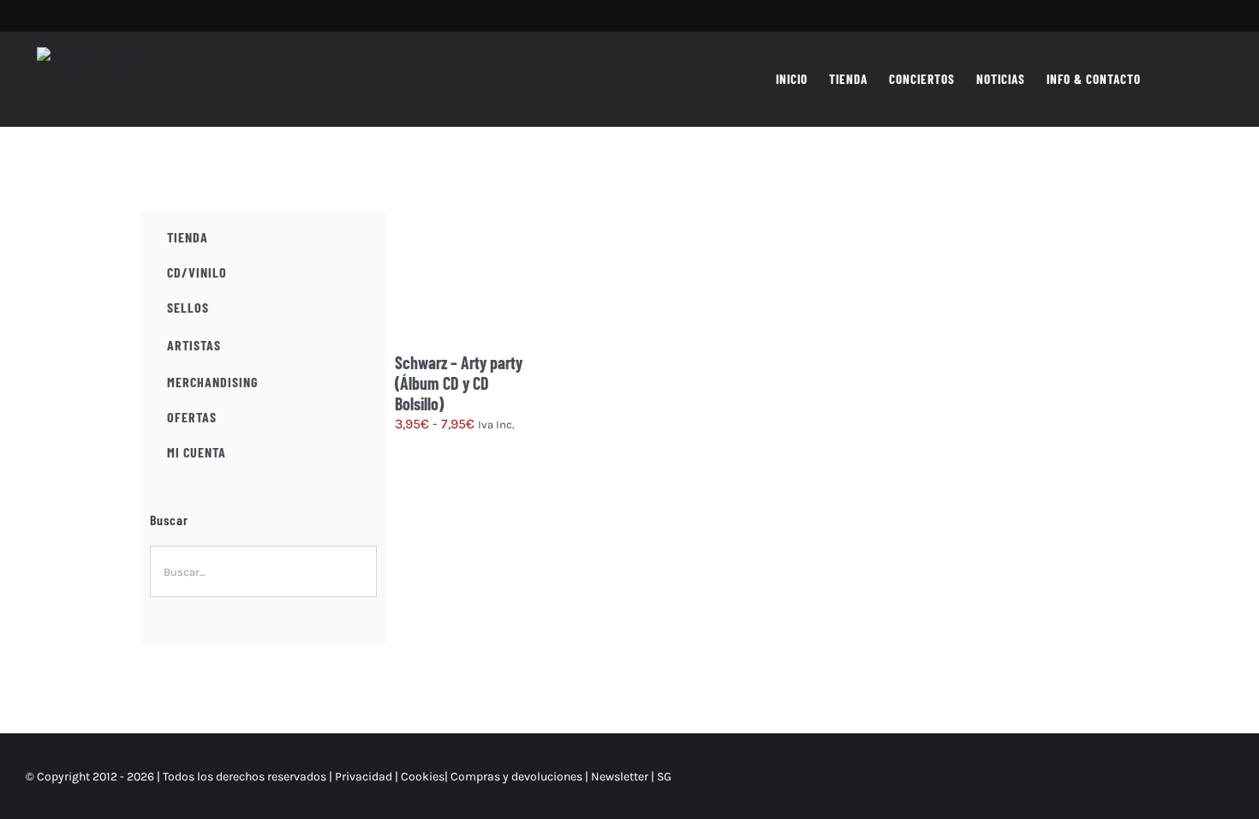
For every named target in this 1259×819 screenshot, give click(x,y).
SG (664, 776)
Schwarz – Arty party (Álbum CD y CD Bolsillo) (458, 383)
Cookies (423, 776)
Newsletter (621, 776)
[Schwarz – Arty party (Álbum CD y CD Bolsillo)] (465, 281)
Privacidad (363, 776)
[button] (1206, 79)
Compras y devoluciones (516, 776)
